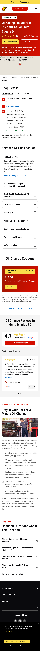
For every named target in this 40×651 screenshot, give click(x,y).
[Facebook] (15, 621)
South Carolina (17, 78)
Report (33, 387)
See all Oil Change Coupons (18, 308)
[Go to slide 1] (18, 393)
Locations (5, 78)
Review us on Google (20, 343)
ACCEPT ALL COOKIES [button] (11, 645)
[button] (38, 623)
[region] (20, 374)
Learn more (8, 631)
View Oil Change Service (13, 176)
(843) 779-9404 (12, 106)
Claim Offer (11, 287)
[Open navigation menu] (36, 8)
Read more (9, 378)
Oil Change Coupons (19, 2)
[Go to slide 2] (20, 393)
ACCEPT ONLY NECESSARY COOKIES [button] (16, 641)
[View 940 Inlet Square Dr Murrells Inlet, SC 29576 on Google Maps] (20, 65)
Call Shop (30, 42)
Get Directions (11, 42)
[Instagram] (24, 621)
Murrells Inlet (31, 78)
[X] (20, 621)
